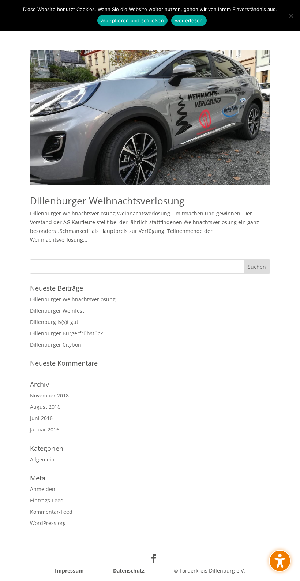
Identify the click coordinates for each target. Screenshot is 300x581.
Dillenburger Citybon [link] (55, 344)
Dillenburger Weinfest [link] (57, 310)
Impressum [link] (69, 570)
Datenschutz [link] (129, 570)
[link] (150, 117)
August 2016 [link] (45, 406)
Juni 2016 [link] (41, 418)
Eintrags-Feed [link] (47, 500)
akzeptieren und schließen (132, 20)
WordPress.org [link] (48, 523)
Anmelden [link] (42, 489)
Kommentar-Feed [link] (51, 511)
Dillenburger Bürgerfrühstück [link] (66, 333)
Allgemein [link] (42, 459)
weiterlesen (189, 20)
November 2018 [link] (49, 395)
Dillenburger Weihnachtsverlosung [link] (107, 200)
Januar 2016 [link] (44, 429)
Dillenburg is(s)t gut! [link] (55, 321)
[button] (280, 561)
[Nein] (291, 15)
